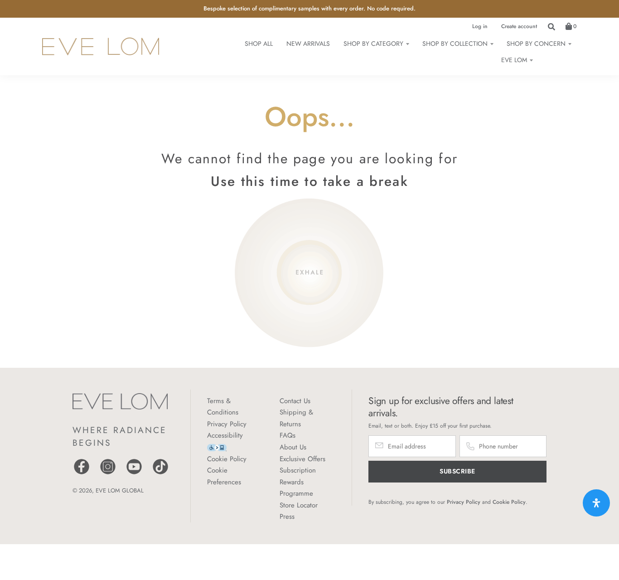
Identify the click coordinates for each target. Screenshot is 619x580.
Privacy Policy (227, 424)
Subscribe (457, 471)
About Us (293, 447)
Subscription (298, 470)
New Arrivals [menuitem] (308, 43)
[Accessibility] (217, 447)
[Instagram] (108, 473)
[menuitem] (376, 43)
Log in (480, 26)
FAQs (287, 435)
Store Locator (299, 505)
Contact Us (295, 401)
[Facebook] (82, 473)
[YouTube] (134, 473)
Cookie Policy (227, 459)
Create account (519, 26)
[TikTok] (160, 473)
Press (287, 517)
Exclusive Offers (302, 459)
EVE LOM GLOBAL (120, 490)
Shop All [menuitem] (259, 43)
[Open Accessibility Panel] (596, 503)
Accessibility (225, 435)
